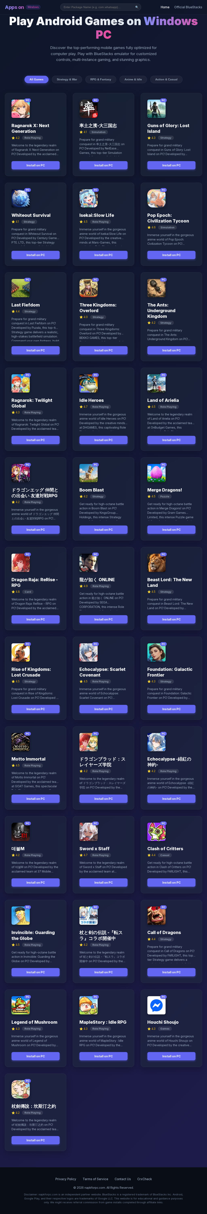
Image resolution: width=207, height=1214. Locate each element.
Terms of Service (95, 1179)
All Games (36, 79)
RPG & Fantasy (100, 79)
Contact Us (123, 1179)
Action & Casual (166, 79)
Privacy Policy (65, 1179)
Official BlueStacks (188, 7)
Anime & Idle (133, 79)
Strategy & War (67, 79)
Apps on (22, 7)
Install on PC (35, 165)
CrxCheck (144, 1179)
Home (165, 7)
